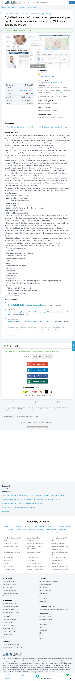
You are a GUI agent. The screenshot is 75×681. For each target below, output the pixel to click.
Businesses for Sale (57, 560)
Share (39, 402)
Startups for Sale (56, 549)
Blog (40, 633)
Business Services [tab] (14, 530)
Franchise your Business (10, 593)
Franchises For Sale (45, 617)
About (41, 627)
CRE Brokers (43, 593)
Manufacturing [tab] (40, 526)
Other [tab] (59, 533)
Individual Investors (9, 620)
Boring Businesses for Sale (59, 569)
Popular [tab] (5, 526)
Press (41, 636)
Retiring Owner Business (35, 569)
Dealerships (31, 560)
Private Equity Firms (9, 631)
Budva (30, 94)
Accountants (43, 599)
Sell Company (8, 557)
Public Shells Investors (34, 563)
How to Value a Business (11, 644)
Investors (7, 563)
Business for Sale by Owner (60, 546)
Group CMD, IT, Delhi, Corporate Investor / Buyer (26, 305)
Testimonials (43, 630)
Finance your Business (10, 584)
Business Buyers (8, 622)
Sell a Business (9, 566)
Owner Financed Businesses (36, 566)
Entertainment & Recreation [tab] (56, 530)
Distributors (7, 560)
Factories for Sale (9, 569)
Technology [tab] (28, 526)
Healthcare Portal (25, 90)
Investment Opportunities (11, 606)
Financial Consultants (46, 596)
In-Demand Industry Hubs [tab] (46, 533)
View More (58, 93)
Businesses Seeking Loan (11, 609)
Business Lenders (8, 637)
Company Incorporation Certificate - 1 (24, 127)
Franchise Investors (45, 620)
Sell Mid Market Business (59, 557)
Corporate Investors (9, 625)
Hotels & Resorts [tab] (29, 530)
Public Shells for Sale (11, 543)
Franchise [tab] (31, 533)
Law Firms (42, 602)
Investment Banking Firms (35, 543)
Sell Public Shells (33, 557)
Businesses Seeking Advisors (48, 581)
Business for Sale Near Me (59, 566)
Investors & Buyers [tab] (19, 533)
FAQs (41, 639)
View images (11, 335)
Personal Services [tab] (64, 526)
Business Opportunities (11, 546)
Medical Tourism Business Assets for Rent (44, 330)
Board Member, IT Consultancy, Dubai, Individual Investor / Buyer (32, 321)
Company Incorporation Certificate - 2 (57, 127)
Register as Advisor (9, 596)
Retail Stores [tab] (51, 526)
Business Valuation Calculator (12, 647)
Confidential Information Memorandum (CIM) (54, 609)
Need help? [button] (73, 347)
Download (62, 402)
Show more (5, 511)
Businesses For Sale (9, 603)
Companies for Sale (33, 552)
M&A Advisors (55, 563)
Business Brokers (45, 590)
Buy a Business (7, 587)
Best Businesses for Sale (12, 552)
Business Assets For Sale (11, 612)
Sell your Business (9, 581)
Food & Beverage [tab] (16, 526)
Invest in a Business (9, 590)
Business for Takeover (58, 543)
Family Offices (7, 634)
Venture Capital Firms (10, 628)
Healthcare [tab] (40, 530)
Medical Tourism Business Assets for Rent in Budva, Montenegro (30, 328)
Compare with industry (47, 76)
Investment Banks (45, 584)
